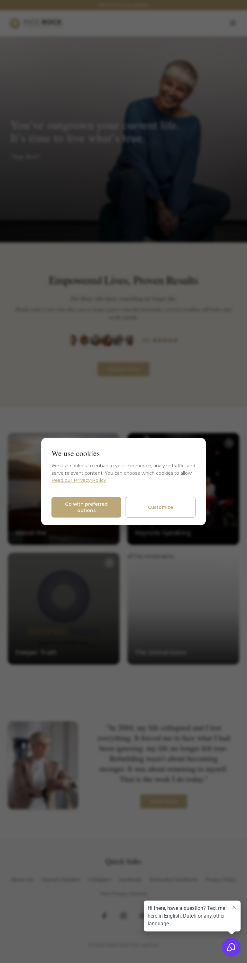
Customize (160, 507)
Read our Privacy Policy (78, 480)
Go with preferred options (86, 507)
